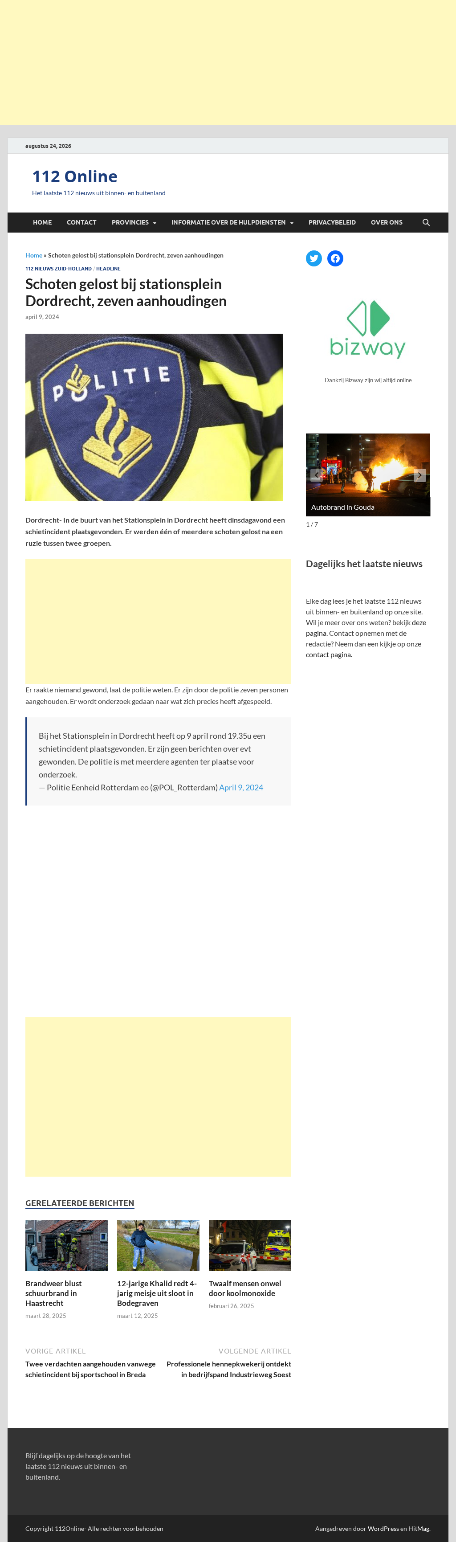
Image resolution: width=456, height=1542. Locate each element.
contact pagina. (329, 654)
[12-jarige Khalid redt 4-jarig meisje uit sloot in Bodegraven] (158, 1248)
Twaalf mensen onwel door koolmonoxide (245, 1288)
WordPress (383, 1528)
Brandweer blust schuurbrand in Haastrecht (53, 1293)
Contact (82, 222)
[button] (420, 475)
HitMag (418, 1528)
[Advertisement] (228, 62)
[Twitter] (314, 258)
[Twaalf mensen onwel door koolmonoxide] (250, 1248)
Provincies (130, 222)
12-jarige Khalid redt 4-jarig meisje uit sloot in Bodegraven (157, 1293)
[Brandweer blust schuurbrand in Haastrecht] (66, 1248)
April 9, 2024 (241, 787)
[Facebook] (335, 258)
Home (42, 222)
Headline (108, 269)
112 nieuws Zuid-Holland (58, 269)
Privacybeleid (332, 222)
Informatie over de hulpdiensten (228, 222)
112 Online (75, 176)
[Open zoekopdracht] (426, 223)
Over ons (387, 222)
